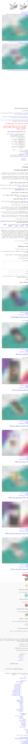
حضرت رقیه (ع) (16, 690)
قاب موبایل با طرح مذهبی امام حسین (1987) (16, 533)
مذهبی (21, 682)
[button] (24, 312)
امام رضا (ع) (17, 683)
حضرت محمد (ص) (16, 693)
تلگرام (26, 576)
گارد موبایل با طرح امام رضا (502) (19, 569)
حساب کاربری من (19, 715)
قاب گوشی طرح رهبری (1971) (20, 390)
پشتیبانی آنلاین (25, 575)
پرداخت (21, 717)
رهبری (19, 14)
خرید (26, 198)
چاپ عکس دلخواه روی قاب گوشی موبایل (16, 131)
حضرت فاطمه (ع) (16, 691)
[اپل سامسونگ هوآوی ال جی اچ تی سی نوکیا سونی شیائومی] (20, 137)
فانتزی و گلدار (20, 701)
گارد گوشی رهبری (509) (22, 354)
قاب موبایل (23, 14)
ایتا (27, 577)
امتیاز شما (26, 258)
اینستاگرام (10, 225)
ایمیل (26, 273)
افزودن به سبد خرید (23, 151)
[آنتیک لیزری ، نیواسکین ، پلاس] (17, 135)
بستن (27, 730)
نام (27, 271)
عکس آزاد (20, 711)
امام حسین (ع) (17, 688)
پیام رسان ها (21, 188)
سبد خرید (21, 718)
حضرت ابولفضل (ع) (16, 695)
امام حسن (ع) (17, 687)
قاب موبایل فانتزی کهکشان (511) (19, 317)
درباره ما (21, 658)
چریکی (21, 697)
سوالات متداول (20, 656)
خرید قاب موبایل (20, 660)
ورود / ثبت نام (22, 726)
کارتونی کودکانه (19, 709)
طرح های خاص (19, 681)
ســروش (22, 225)
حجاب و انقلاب (19, 699)
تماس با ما (21, 655)
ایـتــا (27, 225)
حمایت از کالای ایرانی (4, 221)
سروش (26, 580)
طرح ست (21, 708)
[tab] (12, 158)
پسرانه (21, 704)
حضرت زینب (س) (16, 692)
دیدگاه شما (25, 260)
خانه (27, 14)
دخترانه (21, 703)
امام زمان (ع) (17, 686)
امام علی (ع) (17, 685)
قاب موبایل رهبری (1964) (21, 461)
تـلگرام (4, 224)
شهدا (22, 698)
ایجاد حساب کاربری (24, 737)
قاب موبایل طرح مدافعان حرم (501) (19, 426)
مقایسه (23, 725)
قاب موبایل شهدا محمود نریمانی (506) (18, 497)
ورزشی (21, 706)
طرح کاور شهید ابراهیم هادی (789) (20, 70)
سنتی (21, 707)
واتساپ (26, 578)
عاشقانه (21, 702)
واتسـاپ (16, 225)
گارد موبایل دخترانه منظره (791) (21, 41)
